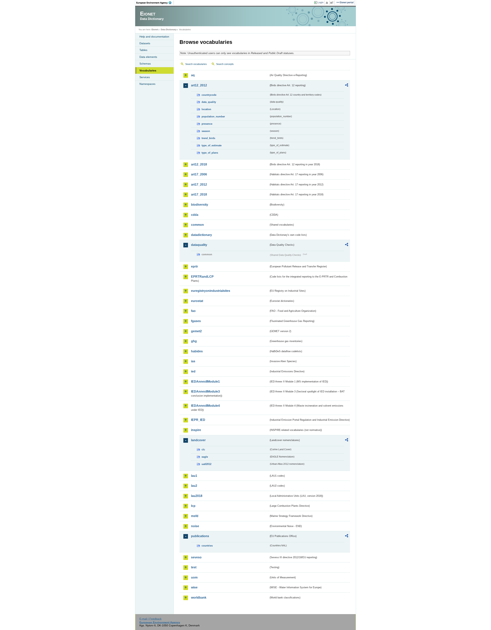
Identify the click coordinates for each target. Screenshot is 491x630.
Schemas (145, 63)
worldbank (198, 597)
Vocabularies (147, 70)
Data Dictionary (168, 29)
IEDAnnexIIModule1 (205, 381)
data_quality (209, 102)
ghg (194, 341)
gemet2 (196, 331)
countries (207, 545)
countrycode (209, 94)
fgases (196, 321)
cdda (194, 214)
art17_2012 (199, 184)
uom (194, 577)
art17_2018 (199, 194)
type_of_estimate (212, 145)
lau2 (194, 485)
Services (144, 77)
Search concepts (225, 64)
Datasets (144, 43)
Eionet (155, 29)
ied (193, 371)
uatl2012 (206, 464)
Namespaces (147, 83)
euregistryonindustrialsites (210, 290)
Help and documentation (154, 36)
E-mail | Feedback (150, 618)
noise (195, 526)
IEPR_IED (198, 419)
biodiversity (199, 204)
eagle (205, 456)
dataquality (199, 244)
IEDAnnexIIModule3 (205, 391)
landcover (198, 440)
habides (197, 351)
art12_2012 (199, 85)
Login (321, 2)
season (206, 131)
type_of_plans (210, 152)
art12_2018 (199, 164)
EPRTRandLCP (202, 276)
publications (200, 536)
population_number (213, 116)
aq (193, 75)
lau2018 (196, 495)
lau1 (194, 475)
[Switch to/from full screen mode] (332, 3)
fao (193, 311)
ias (193, 361)
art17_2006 (199, 174)
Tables (143, 50)
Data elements (148, 56)
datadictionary (201, 234)
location (206, 109)
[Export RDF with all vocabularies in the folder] (346, 85)
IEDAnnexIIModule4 (205, 405)
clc (203, 449)
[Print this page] (327, 3)
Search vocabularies (196, 64)
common (197, 224)
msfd (194, 516)
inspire (196, 430)
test (193, 567)
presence (207, 123)
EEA (155, 3)
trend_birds (208, 138)
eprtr (194, 266)
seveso (196, 557)
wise (194, 587)
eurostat (197, 301)
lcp (193, 505)
